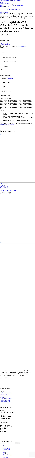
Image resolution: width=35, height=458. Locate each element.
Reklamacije (3, 397)
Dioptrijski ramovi (8, 16)
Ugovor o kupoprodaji (5, 401)
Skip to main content (15, 0)
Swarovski (10, 78)
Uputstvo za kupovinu (5, 393)
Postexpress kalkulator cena (7, 124)
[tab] (4, 52)
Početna (2, 16)
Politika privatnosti (5, 400)
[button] (3, 183)
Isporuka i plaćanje (5, 394)
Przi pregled (3, 185)
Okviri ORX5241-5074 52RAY (8, 190)
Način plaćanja (4, 395)
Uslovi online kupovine (6, 398)
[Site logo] (6, 5)
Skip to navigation (5, 0)
